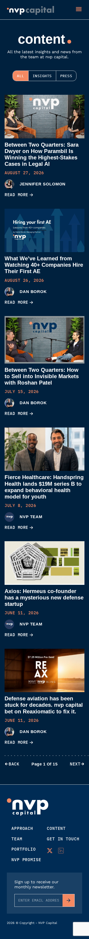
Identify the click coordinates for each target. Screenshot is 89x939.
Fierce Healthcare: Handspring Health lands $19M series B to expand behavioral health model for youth (44, 486)
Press (66, 76)
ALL (20, 76)
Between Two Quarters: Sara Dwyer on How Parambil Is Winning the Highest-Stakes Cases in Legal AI (42, 154)
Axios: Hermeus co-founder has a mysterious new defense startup (44, 597)
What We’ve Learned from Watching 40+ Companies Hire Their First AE (44, 264)
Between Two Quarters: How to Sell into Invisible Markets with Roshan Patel (42, 376)
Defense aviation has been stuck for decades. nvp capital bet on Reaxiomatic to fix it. (44, 704)
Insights (42, 76)
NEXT (75, 764)
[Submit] (68, 900)
